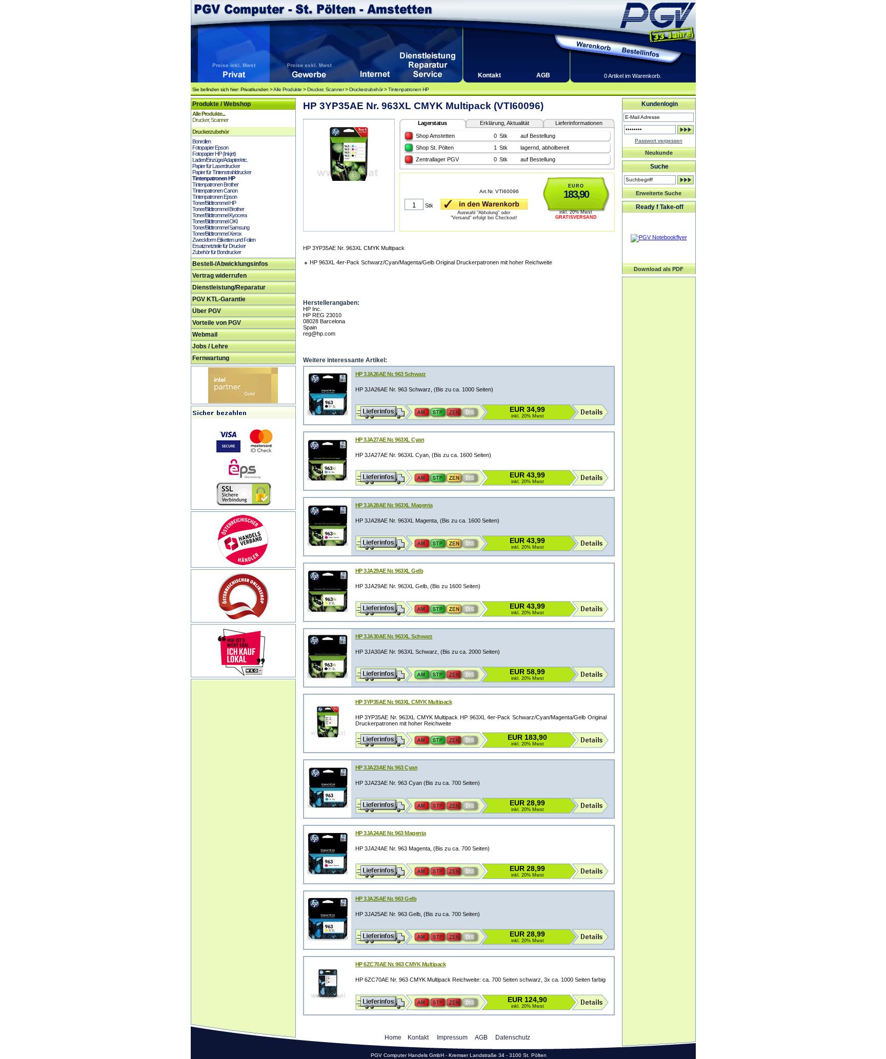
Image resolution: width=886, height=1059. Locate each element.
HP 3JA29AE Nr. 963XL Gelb (389, 571)
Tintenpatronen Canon (214, 191)
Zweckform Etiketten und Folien (223, 240)
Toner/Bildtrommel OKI (214, 221)
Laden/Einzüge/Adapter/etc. (220, 160)
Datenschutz (512, 1037)
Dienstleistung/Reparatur (229, 287)
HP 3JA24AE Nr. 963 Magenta (390, 833)
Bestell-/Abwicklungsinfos (230, 263)
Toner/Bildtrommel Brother (218, 209)
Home (393, 1037)
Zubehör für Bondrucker (216, 252)
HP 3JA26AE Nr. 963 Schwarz (390, 374)
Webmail (204, 334)
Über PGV (206, 311)
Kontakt (489, 75)
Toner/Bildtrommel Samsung (220, 227)
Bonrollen (201, 141)
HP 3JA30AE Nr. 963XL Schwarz (394, 636)
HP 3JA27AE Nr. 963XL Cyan (390, 440)
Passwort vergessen (658, 140)
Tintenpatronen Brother (215, 184)
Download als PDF (658, 269)
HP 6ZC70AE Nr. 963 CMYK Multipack (400, 964)
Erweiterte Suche (658, 193)
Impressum (452, 1037)
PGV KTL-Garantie (219, 299)
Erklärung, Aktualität (504, 123)
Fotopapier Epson (210, 147)
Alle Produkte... (208, 114)
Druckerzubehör (366, 89)
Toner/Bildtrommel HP (214, 203)
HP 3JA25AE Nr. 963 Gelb (386, 899)
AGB (543, 75)
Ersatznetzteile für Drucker (219, 246)
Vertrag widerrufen (219, 275)
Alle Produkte (287, 89)
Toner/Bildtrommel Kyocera (219, 215)
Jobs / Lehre (210, 346)
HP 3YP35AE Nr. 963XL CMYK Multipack (403, 702)
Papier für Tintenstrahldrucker (221, 172)
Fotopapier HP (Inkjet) (214, 154)
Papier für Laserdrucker (216, 166)
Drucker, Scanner (325, 89)
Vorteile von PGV (216, 322)
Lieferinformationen (578, 123)
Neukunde (659, 153)
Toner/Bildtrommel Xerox (216, 234)
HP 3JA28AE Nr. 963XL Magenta (394, 505)
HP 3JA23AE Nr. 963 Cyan (386, 767)
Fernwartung (210, 358)
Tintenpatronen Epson (214, 197)
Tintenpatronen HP (408, 89)
